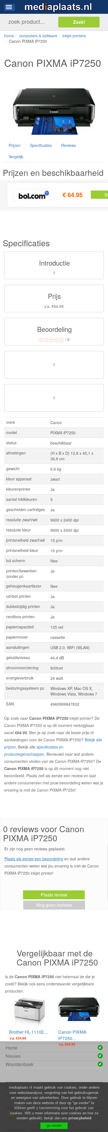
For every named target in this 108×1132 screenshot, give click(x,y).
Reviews (68, 145)
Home (11, 1047)
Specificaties (41, 145)
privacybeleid (79, 1118)
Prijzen (14, 145)
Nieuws (13, 1056)
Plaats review (54, 895)
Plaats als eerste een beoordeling (33, 858)
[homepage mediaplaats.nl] (58, 6)
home (9, 35)
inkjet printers (74, 35)
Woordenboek (19, 1064)
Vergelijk (16, 156)
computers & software (38, 35)
